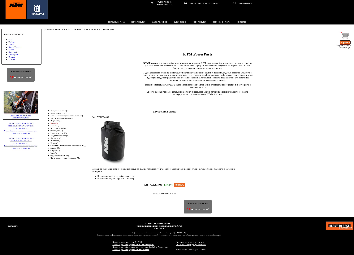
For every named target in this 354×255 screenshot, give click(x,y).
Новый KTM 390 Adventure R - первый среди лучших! (21, 117)
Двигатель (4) (55, 138)
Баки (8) (53, 153)
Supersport (13, 54)
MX (10, 39)
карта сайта (13, 226)
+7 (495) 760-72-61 (164, 2)
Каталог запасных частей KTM (127, 242)
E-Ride (11, 59)
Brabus (11, 57)
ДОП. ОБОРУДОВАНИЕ (21, 72)
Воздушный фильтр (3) (59, 136)
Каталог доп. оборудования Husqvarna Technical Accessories (140, 247)
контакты (241, 22)
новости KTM (199, 22)
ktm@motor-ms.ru (245, 3)
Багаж (91, 29)
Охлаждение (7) (56, 131)
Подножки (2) (55, 121)
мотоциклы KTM (116, 22)
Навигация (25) (56, 141)
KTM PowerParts (159, 22)
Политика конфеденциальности (191, 244)
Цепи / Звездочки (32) (58, 128)
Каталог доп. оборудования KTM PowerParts (133, 244)
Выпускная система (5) (59, 111)
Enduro (11, 42)
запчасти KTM (138, 22)
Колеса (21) (54, 143)
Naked (11, 49)
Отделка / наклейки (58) (59, 156)
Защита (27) (55, 148)
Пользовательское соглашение (190, 242)
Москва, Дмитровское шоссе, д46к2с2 (205, 3)
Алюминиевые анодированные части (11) (66, 116)
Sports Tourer (14, 47)
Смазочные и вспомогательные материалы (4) (68, 146)
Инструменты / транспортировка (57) (65, 158)
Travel (11, 44)
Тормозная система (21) (59, 113)
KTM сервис (180, 22)
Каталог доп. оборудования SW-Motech (130, 249)
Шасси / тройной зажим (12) (61, 118)
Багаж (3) (54, 123)
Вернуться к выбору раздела (164, 193)
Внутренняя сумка (106, 29)
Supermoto (13, 52)
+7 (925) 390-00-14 (164, 5)
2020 (63, 29)
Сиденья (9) (55, 151)
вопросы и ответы (221, 22)
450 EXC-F (81, 29)
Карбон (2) (54, 126)
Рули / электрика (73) (58, 133)
